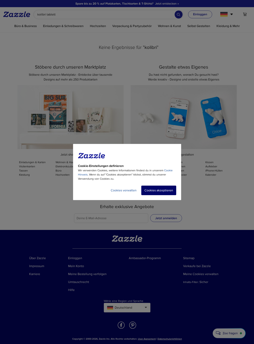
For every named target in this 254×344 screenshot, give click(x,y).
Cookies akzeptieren (158, 190)
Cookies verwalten (124, 190)
